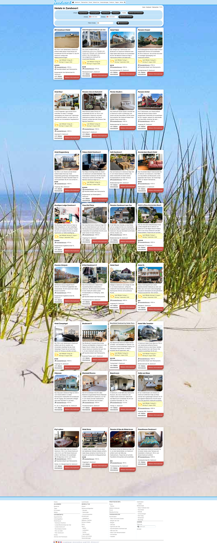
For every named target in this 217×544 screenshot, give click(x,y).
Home (55, 502)
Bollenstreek (140, 505)
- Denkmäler (85, 512)
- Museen (84, 510)
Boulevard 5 (87, 323)
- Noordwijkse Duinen (60, 529)
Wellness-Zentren (87, 520)
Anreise (86, 16)
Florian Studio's (116, 92)
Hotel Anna (86, 429)
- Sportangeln (85, 534)
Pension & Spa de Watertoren (121, 429)
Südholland (140, 502)
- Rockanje (140, 519)
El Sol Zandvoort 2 (89, 265)
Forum (111, 510)
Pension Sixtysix (61, 265)
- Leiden (139, 503)
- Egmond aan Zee (114, 526)
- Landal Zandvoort (59, 527)
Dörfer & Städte (86, 522)
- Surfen (84, 532)
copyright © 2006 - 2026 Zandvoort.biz (91, 542)
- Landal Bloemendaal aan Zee (62, 525)
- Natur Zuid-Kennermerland (117, 532)
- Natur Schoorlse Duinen (116, 518)
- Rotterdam (140, 517)
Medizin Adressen (114, 508)
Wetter (121, 2)
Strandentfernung (61, 67)
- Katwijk (139, 511)
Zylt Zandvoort (116, 152)
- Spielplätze (85, 518)
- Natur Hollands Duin (143, 507)
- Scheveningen (141, 513)
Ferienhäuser (105, 13)
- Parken (111, 506)
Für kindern (57, 510)
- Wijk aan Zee (113, 530)
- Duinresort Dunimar (60, 523)
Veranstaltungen (104, 2)
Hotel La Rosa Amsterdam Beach (149, 205)
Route (111, 504)
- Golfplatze (85, 530)
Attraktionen (85, 516)
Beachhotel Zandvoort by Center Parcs (122, 323)
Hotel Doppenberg (62, 152)
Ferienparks (116, 13)
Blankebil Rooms (88, 373)
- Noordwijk (140, 509)
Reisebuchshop (113, 512)
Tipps (55, 508)
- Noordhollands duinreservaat (118, 528)
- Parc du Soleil (58, 531)
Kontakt (139, 529)
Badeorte (56, 506)
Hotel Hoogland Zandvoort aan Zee (94, 30)
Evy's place (59, 429)
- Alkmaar (112, 524)
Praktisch (111, 2)
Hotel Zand (114, 265)
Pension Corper (144, 30)
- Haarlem (112, 536)
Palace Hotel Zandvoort (91, 152)
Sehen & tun (96, 2)
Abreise (103, 16)
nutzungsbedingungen (67, 542)
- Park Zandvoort (59, 532)
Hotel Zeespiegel (61, 323)
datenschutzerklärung (77, 542)
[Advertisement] (104, 84)
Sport (83, 526)
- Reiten (84, 528)
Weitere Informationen (72, 77)
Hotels (124, 13)
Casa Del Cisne (88, 205)
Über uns (139, 524)
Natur (83, 524)
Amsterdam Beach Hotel (147, 152)
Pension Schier (144, 92)
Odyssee (58, 373)
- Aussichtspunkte (87, 514)
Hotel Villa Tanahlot (145, 323)
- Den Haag (140, 515)
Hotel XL (141, 265)
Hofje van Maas (144, 373)
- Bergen (111, 522)
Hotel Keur (59, 92)
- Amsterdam (113, 534)
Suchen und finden (127, 16)
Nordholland (112, 516)
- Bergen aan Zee (114, 520)
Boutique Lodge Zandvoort (65, 205)
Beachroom (114, 373)
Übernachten (84, 2)
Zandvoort (77, 2)
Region (117, 2)
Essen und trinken (87, 536)
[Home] (73, 2)
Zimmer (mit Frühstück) (135, 13)
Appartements (83, 13)
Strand (90, 2)
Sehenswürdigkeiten (87, 508)
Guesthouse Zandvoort (147, 429)
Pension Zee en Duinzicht (92, 92)
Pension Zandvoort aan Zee (121, 205)
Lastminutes (85, 502)
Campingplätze (94, 13)
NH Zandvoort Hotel (62, 30)
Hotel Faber (114, 30)
